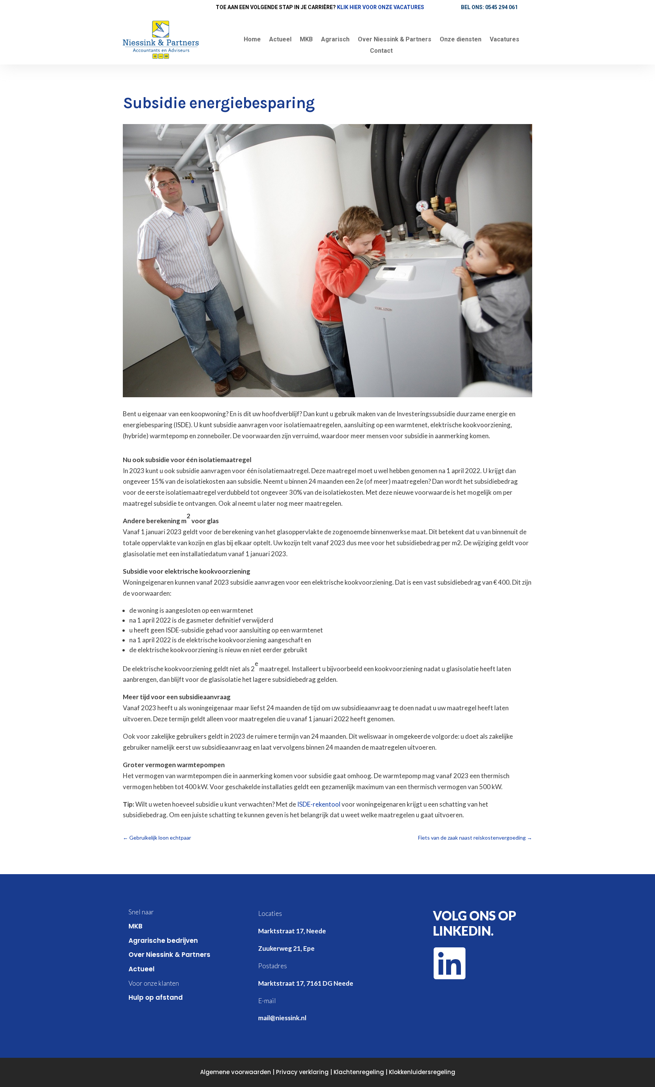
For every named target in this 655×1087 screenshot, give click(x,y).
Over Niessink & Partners (394, 40)
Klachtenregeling (359, 1072)
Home (252, 40)
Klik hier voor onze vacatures (380, 7)
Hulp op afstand (155, 997)
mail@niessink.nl (282, 1018)
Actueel (280, 40)
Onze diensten (460, 40)
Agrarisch (335, 40)
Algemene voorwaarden (235, 1072)
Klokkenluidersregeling (422, 1072)
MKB (306, 40)
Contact (381, 51)
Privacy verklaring (302, 1072)
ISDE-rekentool (318, 804)
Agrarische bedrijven (163, 940)
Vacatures (504, 40)
